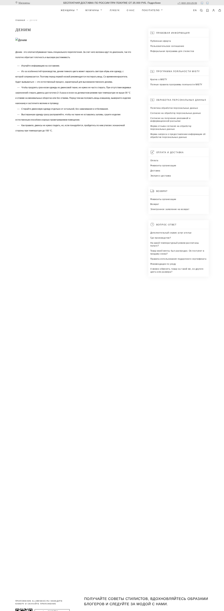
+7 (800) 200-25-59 (187, 2)
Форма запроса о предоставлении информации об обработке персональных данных (178, 135)
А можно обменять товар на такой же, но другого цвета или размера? (177, 270)
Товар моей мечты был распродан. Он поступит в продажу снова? (177, 252)
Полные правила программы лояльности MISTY (176, 84)
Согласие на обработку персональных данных (175, 112)
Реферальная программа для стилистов (172, 50)
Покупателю (151, 10)
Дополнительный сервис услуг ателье (171, 232)
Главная (20, 19)
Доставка (155, 170)
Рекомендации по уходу (163, 263)
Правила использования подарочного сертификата (178, 258)
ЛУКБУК (115, 10)
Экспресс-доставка (160, 175)
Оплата (154, 160)
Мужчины (92, 10)
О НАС (131, 10)
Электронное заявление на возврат (170, 209)
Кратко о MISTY (158, 79)
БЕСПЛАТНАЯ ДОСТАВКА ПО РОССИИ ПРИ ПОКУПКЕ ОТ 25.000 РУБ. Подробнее (112, 2)
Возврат (154, 203)
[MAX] (207, 3)
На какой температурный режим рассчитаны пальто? (174, 244)
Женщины (68, 10)
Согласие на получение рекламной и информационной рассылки (170, 119)
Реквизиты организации (163, 165)
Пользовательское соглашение (167, 45)
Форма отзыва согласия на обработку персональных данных (170, 127)
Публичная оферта (160, 40)
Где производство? (160, 237)
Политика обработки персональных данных (174, 107)
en (195, 10)
